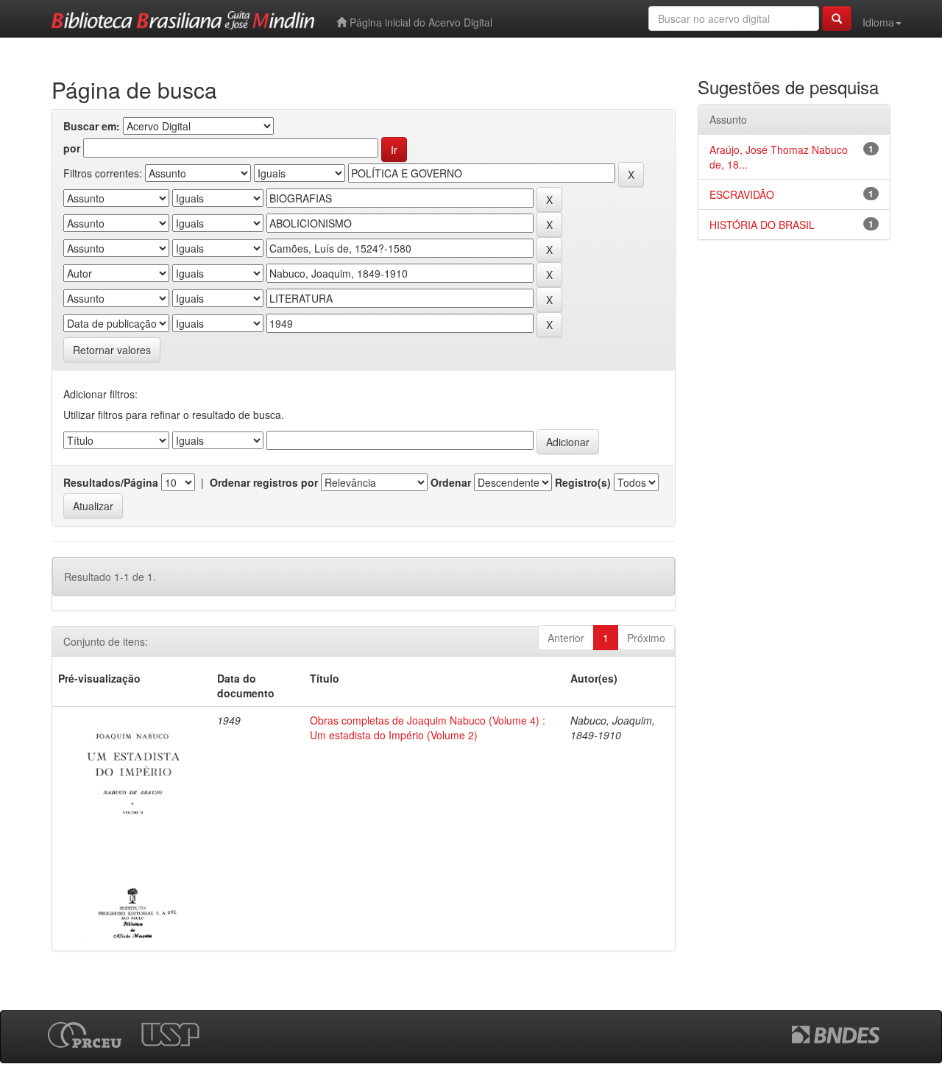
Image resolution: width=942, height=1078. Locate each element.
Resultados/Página (110, 482)
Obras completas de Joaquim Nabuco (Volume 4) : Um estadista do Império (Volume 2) (427, 727)
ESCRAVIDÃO (741, 194)
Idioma (878, 22)
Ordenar (451, 482)
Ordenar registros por (264, 482)
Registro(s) (583, 482)
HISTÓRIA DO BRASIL (762, 224)
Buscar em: (91, 126)
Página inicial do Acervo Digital (419, 22)
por (71, 148)
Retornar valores (112, 349)
